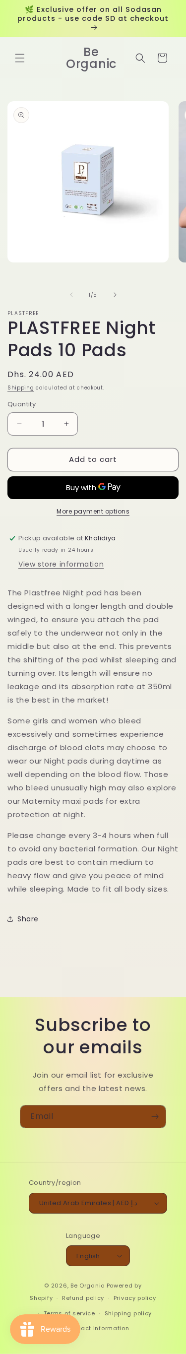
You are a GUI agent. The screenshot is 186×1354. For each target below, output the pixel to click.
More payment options (93, 511)
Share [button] (28, 919)
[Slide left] (71, 295)
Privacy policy (135, 1298)
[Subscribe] (155, 1116)
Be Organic (87, 1286)
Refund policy (83, 1298)
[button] (20, 58)
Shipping (20, 387)
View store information (61, 564)
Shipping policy (128, 1313)
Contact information (97, 1328)
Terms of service (69, 1313)
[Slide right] (115, 295)
